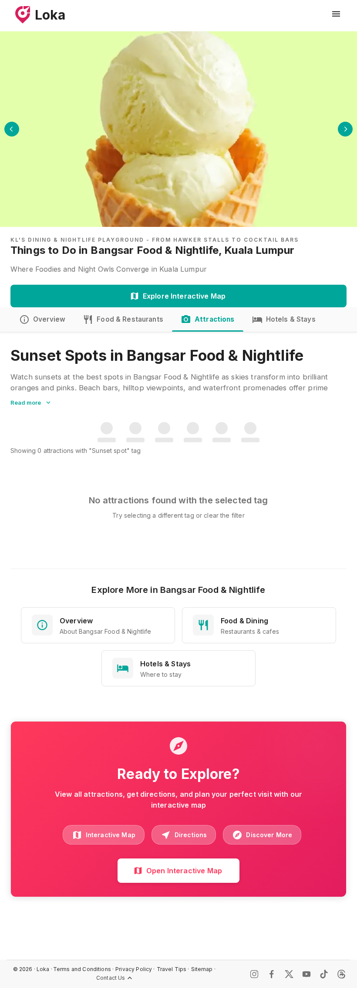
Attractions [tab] (215, 319)
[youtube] (306, 974)
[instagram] (254, 974)
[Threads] (341, 974)
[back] (11, 129)
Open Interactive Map (184, 870)
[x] (289, 974)
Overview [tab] (49, 319)
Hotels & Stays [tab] (291, 319)
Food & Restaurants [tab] (130, 319)
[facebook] (271, 974)
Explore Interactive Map (184, 296)
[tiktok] (324, 974)
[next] (345, 129)
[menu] (336, 13)
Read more (25, 402)
